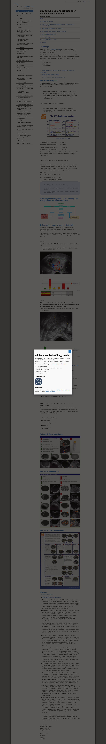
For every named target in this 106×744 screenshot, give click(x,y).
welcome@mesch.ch (50, 391)
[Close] (70, 351)
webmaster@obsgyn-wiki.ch (63, 390)
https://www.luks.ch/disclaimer (58, 364)
